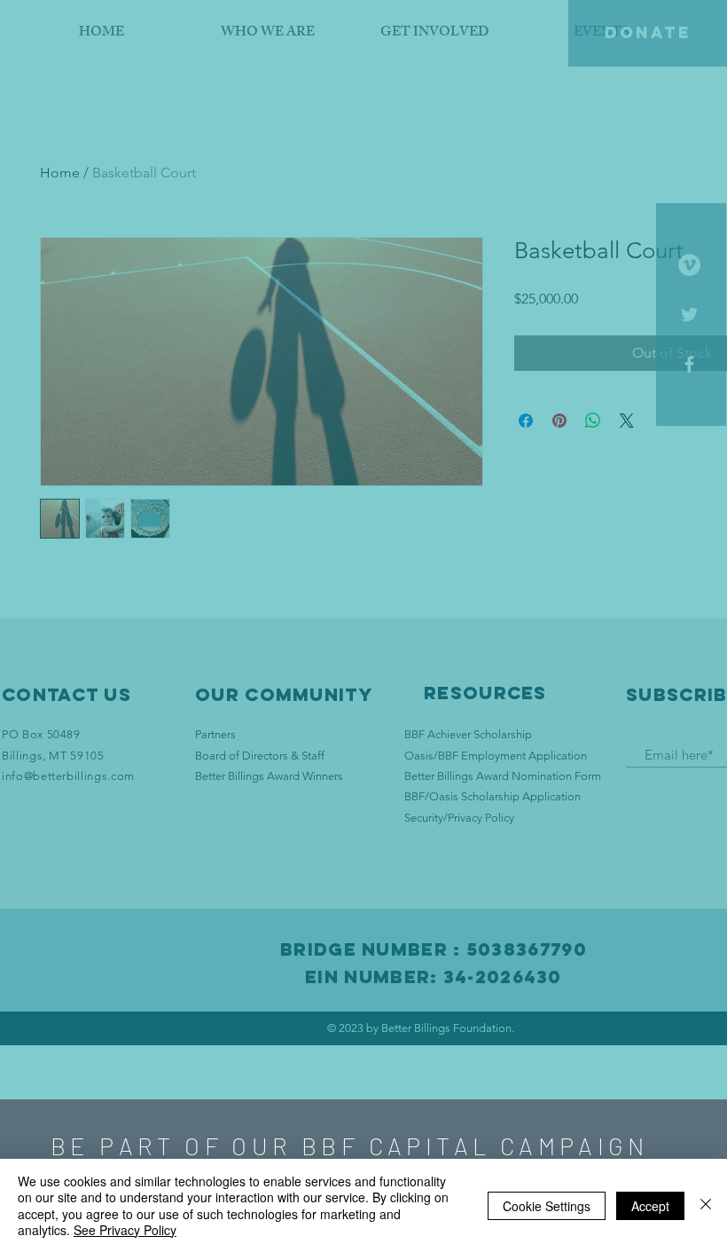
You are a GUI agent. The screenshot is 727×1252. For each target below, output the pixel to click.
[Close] (705, 1205)
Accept (650, 1206)
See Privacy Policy (125, 1230)
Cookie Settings (546, 1206)
